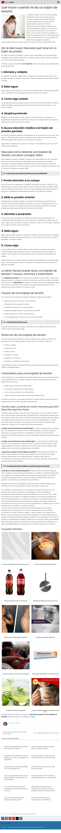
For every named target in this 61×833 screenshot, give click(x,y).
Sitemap (31, 827)
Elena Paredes (14, 723)
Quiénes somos (39, 827)
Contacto (4, 827)
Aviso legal (25, 827)
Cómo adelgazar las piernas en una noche (45, 733)
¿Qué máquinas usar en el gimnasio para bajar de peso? (15, 733)
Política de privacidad (14, 827)
